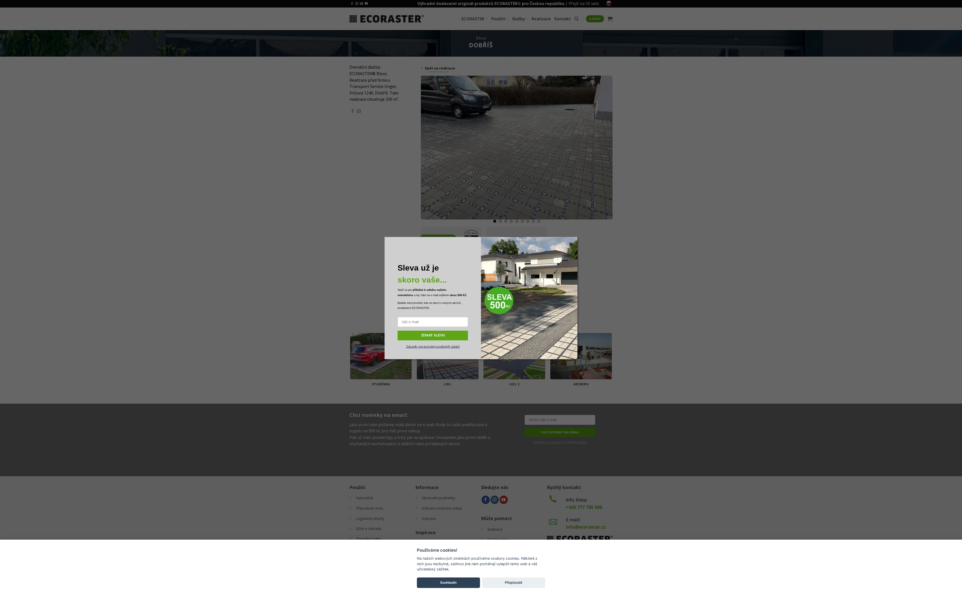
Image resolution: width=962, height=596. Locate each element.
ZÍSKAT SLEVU (433, 335)
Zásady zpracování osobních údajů (433, 346)
